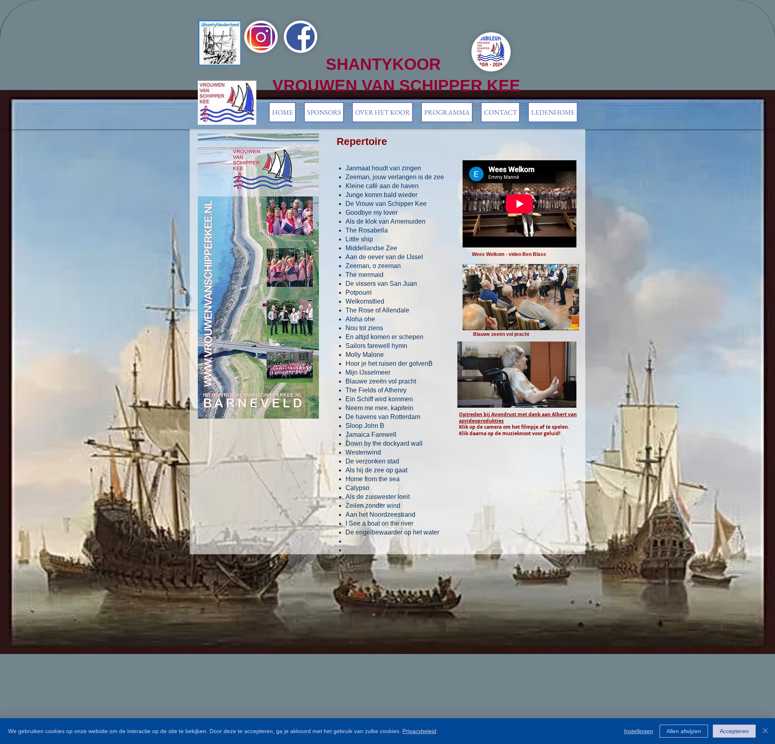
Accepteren (734, 731)
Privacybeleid (419, 731)
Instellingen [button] (638, 731)
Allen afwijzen (683, 731)
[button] (382, 112)
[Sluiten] (765, 731)
